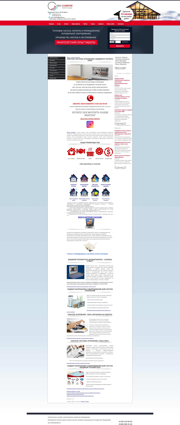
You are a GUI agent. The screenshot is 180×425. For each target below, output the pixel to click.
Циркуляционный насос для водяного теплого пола (122, 143)
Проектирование (53, 70)
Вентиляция (52, 68)
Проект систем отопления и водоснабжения (122, 156)
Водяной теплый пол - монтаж (73, 391)
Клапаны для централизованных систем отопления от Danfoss (122, 96)
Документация (53, 78)
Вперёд (83, 401)
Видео (85, 24)
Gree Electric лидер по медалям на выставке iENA (123, 110)
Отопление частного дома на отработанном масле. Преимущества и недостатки (123, 132)
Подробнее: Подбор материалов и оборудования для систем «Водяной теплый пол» (85, 388)
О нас (59, 24)
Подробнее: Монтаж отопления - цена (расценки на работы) (80, 338)
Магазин (51, 75)
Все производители (120, 68)
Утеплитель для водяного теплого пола (75, 394)
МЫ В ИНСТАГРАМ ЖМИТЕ (90, 119)
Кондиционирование (54, 73)
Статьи (93, 24)
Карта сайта (110, 24)
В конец (87, 401)
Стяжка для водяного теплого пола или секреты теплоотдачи (80, 396)
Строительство (53, 65)
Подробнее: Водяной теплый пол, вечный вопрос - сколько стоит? (81, 286)
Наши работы (76, 24)
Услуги (66, 24)
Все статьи (120, 167)
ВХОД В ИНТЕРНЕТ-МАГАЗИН (90, 217)
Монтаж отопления (71, 132)
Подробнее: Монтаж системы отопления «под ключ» (78, 363)
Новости (100, 24)
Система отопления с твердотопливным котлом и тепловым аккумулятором (83, 392)
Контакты (121, 24)
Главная (51, 24)
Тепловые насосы (54, 57)
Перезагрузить (125, 41)
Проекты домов (53, 62)
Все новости (120, 123)
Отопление (52, 60)
